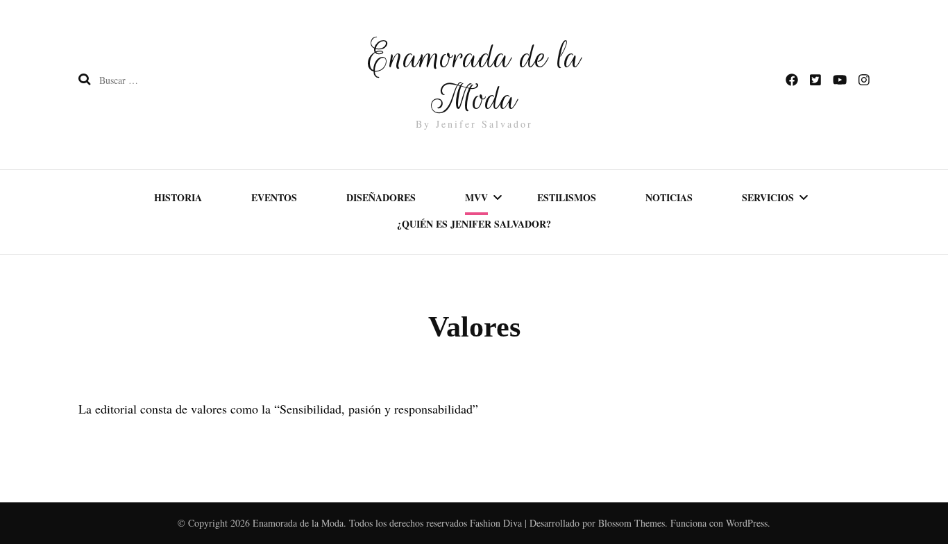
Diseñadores (381, 197)
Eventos (274, 197)
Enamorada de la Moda (474, 78)
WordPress (747, 522)
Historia (178, 197)
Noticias (669, 197)
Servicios (768, 197)
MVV (476, 197)
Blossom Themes (631, 522)
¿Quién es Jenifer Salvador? (474, 223)
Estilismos (566, 197)
